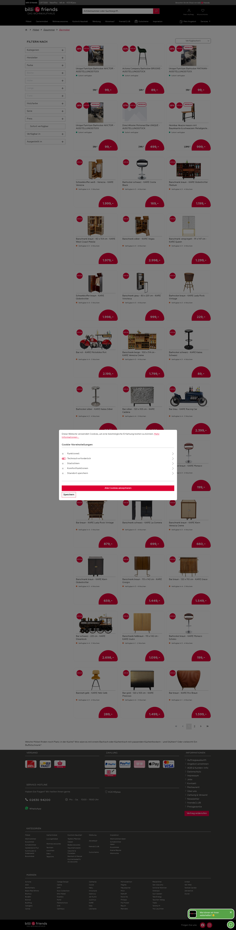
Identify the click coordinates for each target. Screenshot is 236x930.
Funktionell (73, 454)
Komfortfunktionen (77, 468)
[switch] (64, 454)
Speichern (69, 495)
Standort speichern (77, 473)
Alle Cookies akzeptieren (118, 488)
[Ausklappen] (173, 453)
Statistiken (73, 464)
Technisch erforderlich (79, 459)
